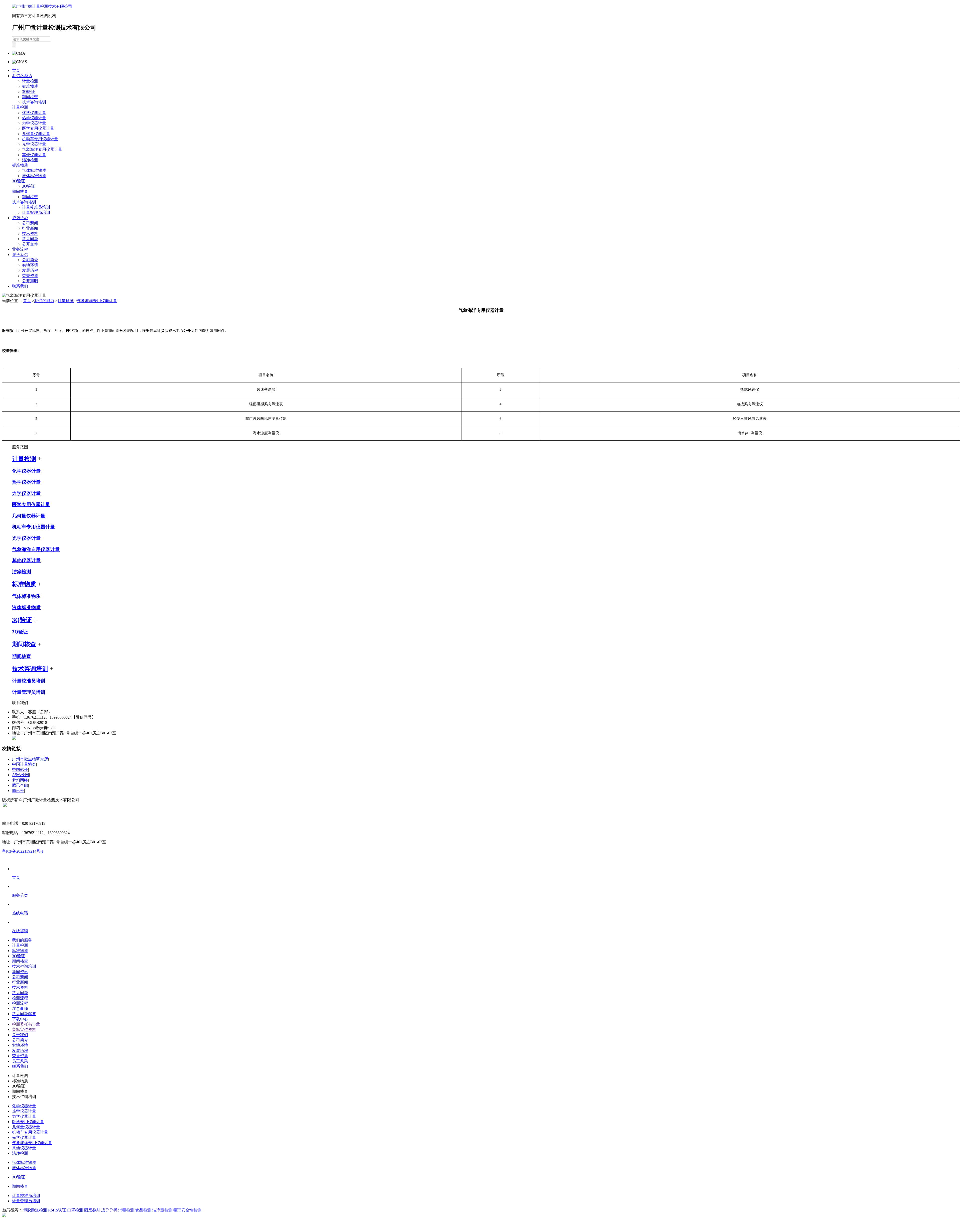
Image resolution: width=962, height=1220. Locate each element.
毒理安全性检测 (187, 1210)
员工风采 (20, 1061)
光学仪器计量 (34, 144)
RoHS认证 (57, 1210)
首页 (16, 70)
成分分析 (109, 1210)
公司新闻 (30, 223)
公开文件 (30, 244)
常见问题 (30, 239)
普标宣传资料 (24, 1029)
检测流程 (20, 998)
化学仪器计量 (34, 112)
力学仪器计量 (34, 123)
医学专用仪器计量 (38, 128)
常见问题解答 (24, 1014)
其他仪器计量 (34, 155)
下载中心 (20, 1019)
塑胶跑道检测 (35, 1210)
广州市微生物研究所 (30, 759)
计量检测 (30, 81)
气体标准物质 (34, 170)
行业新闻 (30, 228)
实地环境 (30, 265)
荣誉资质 (30, 276)
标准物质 (30, 86)
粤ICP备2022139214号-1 (23, 851)
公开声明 (30, 281)
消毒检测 (126, 1210)
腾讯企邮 (20, 785)
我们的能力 (44, 301)
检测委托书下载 (26, 1024)
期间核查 (30, 97)
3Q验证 (28, 91)
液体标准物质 (34, 176)
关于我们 (20, 1035)
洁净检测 (30, 160)
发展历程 (30, 270)
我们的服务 (22, 940)
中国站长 (20, 769)
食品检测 (143, 1210)
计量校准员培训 (36, 207)
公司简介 (30, 260)
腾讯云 (18, 790)
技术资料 (30, 233)
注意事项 (20, 1008)
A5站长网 (20, 775)
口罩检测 (75, 1210)
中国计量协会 (24, 764)
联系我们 (20, 286)
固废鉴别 (92, 1210)
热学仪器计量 (34, 118)
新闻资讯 (20, 972)
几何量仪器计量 (36, 133)
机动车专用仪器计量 (40, 139)
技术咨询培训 (34, 102)
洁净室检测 (162, 1210)
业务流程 (20, 249)
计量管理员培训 (36, 212)
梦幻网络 (20, 780)
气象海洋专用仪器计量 (42, 149)
